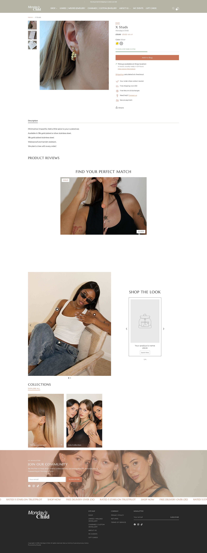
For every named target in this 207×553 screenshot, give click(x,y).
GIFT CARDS (93, 537)
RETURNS (114, 519)
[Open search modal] (173, 8)
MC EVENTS (92, 534)
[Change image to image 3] (32, 45)
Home (30, 17)
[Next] (122, 2)
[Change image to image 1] (32, 25)
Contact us (133, 95)
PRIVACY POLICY (117, 515)
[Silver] (121, 43)
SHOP (90, 515)
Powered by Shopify (34, 545)
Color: (120, 40)
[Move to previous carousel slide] (172, 252)
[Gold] (117, 43)
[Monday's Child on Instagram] (33, 486)
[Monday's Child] (34, 8)
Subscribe (174, 517)
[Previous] (84, 2)
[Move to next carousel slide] (177, 251)
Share (121, 108)
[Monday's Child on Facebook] (29, 486)
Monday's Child (122, 31)
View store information (126, 69)
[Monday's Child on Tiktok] (38, 486)
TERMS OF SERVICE (118, 522)
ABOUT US (92, 530)
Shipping (119, 75)
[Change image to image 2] (32, 35)
